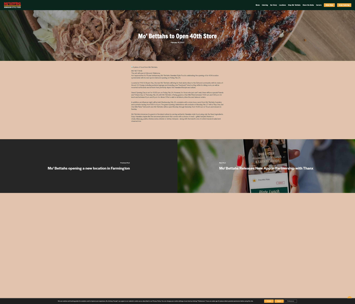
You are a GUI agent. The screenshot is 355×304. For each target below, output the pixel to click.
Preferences (290, 301)
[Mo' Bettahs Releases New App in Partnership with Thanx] (266, 166)
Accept (269, 301)
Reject (279, 301)
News (177, 29)
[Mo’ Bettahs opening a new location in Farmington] (89, 166)
